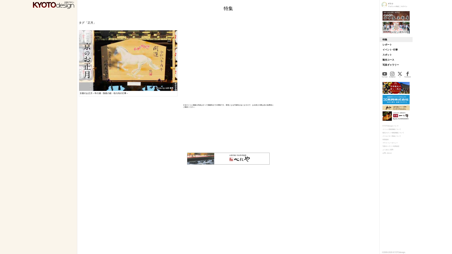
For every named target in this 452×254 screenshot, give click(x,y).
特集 (385, 39)
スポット (387, 54)
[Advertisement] (228, 130)
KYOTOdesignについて (391, 126)
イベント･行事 (390, 49)
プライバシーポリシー (390, 143)
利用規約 (386, 139)
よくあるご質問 (388, 150)
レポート (387, 44)
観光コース (388, 59)
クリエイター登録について (392, 136)
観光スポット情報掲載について (393, 133)
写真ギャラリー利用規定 (391, 146)
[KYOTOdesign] (53, 8)
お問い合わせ (387, 153)
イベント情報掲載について (392, 129)
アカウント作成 (393, 6)
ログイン (404, 6)
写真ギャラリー (391, 65)
